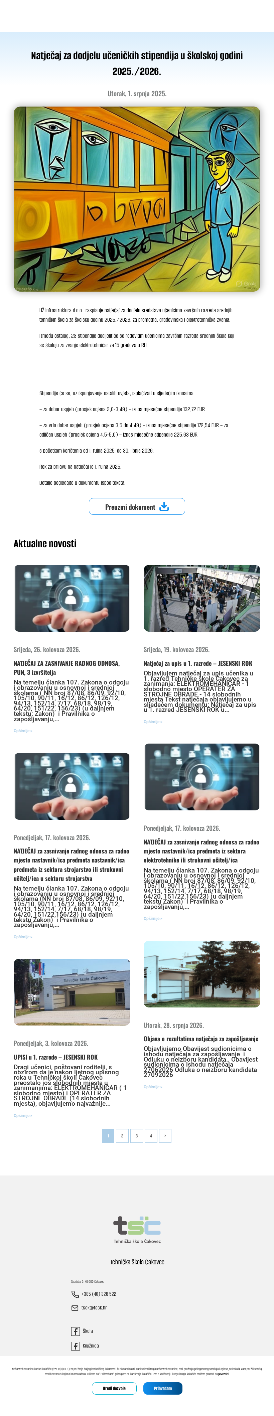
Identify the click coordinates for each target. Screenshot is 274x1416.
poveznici (223, 1374)
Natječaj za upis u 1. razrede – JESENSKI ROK (198, 663)
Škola (86, 1330)
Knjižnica (89, 1345)
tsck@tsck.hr (94, 1307)
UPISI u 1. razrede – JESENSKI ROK (56, 1057)
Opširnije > (23, 731)
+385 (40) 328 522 (98, 1293)
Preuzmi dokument (130, 507)
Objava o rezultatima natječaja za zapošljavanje (201, 1038)
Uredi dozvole (114, 1388)
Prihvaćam (163, 1388)
